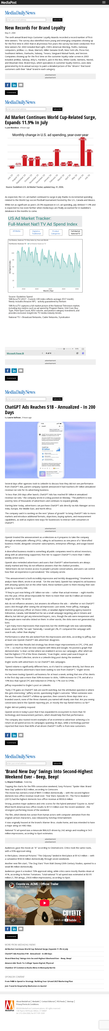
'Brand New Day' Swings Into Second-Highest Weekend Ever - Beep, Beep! (38, 958)
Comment (11, 92)
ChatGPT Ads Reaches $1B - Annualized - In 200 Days (28, 954)
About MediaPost (23, 1001)
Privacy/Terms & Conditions (27, 1004)
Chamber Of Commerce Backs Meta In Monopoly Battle (30, 968)
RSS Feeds (61, 1001)
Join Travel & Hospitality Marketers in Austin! (26, 986)
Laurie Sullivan (14, 417)
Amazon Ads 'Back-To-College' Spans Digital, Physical (29, 963)
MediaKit (35, 1001)
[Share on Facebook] (7, 85)
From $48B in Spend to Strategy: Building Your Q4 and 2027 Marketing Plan (39, 981)
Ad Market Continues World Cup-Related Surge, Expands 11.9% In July (36, 949)
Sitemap (70, 1001)
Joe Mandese (13, 127)
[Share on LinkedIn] (14, 85)
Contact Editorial (48, 1001)
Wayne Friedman (15, 782)
